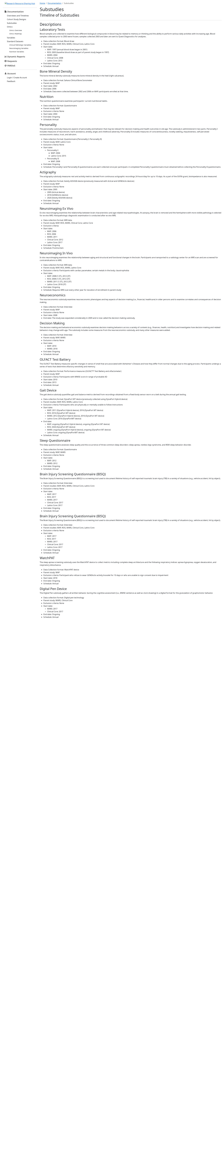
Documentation (54, 3)
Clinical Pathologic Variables (20, 45)
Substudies (12, 23)
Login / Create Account (17, 77)
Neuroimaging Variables (18, 48)
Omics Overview (15, 30)
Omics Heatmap (15, 34)
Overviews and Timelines (18, 15)
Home (42, 3)
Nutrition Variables (16, 52)
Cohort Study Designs (16, 19)
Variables (11, 37)
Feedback (11, 81)
